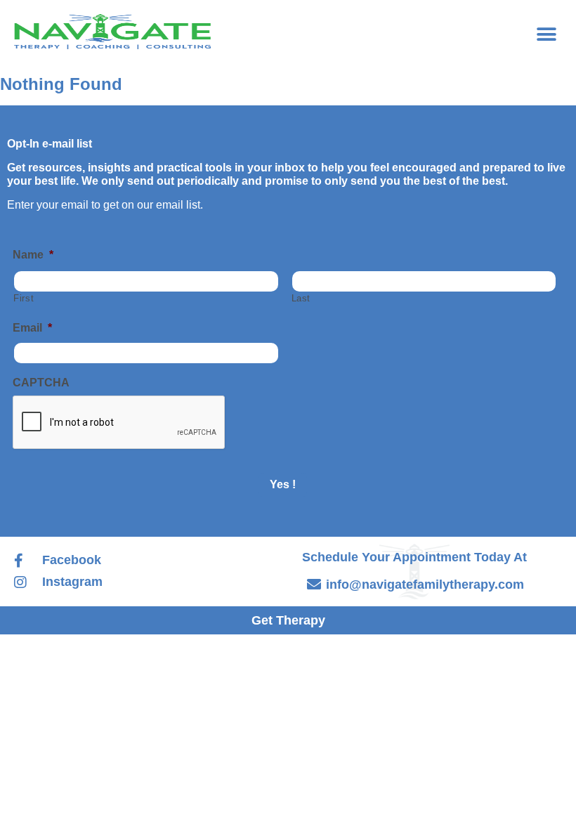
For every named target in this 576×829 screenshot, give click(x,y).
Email (32, 328)
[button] (546, 34)
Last (301, 298)
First (23, 298)
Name (33, 255)
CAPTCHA (41, 383)
